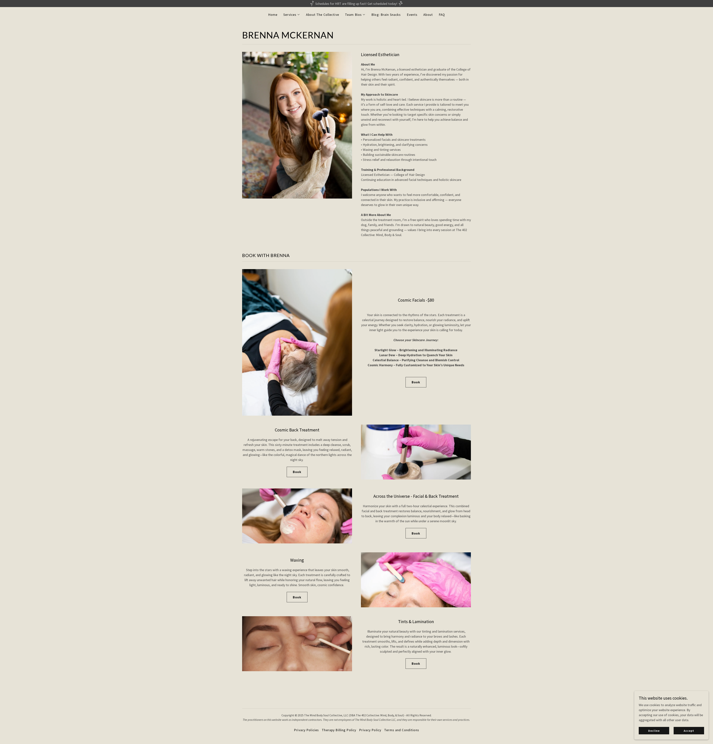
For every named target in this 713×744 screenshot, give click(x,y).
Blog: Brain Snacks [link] (386, 14)
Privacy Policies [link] (306, 730)
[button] (291, 14)
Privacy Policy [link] (370, 730)
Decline (654, 730)
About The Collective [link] (322, 14)
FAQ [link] (442, 14)
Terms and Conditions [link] (401, 730)
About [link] (428, 14)
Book (416, 382)
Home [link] (273, 14)
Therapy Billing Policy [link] (339, 730)
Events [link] (412, 14)
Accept (689, 730)
